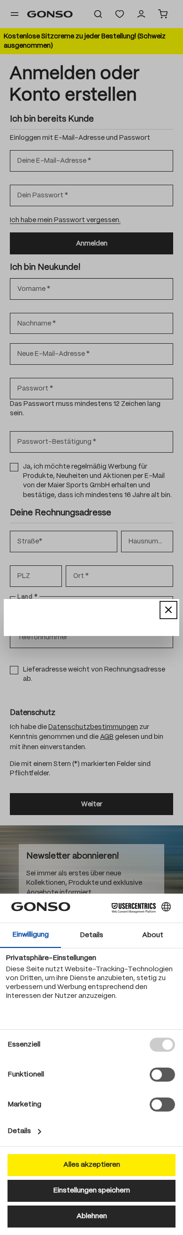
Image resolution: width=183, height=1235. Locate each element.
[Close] (168, 610)
